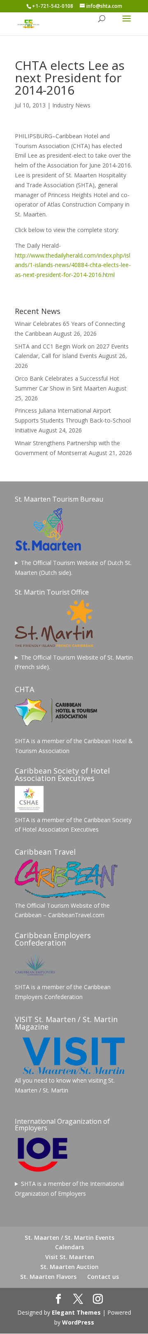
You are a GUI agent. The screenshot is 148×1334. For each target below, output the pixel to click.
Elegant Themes (76, 1312)
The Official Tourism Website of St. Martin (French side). (74, 662)
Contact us (103, 1277)
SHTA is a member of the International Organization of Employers (69, 1188)
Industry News (71, 105)
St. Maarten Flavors (48, 1277)
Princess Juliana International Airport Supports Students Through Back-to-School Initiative (73, 420)
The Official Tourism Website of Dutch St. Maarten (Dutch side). (73, 567)
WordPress (78, 1322)
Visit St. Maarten (69, 1257)
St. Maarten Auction (69, 1267)
